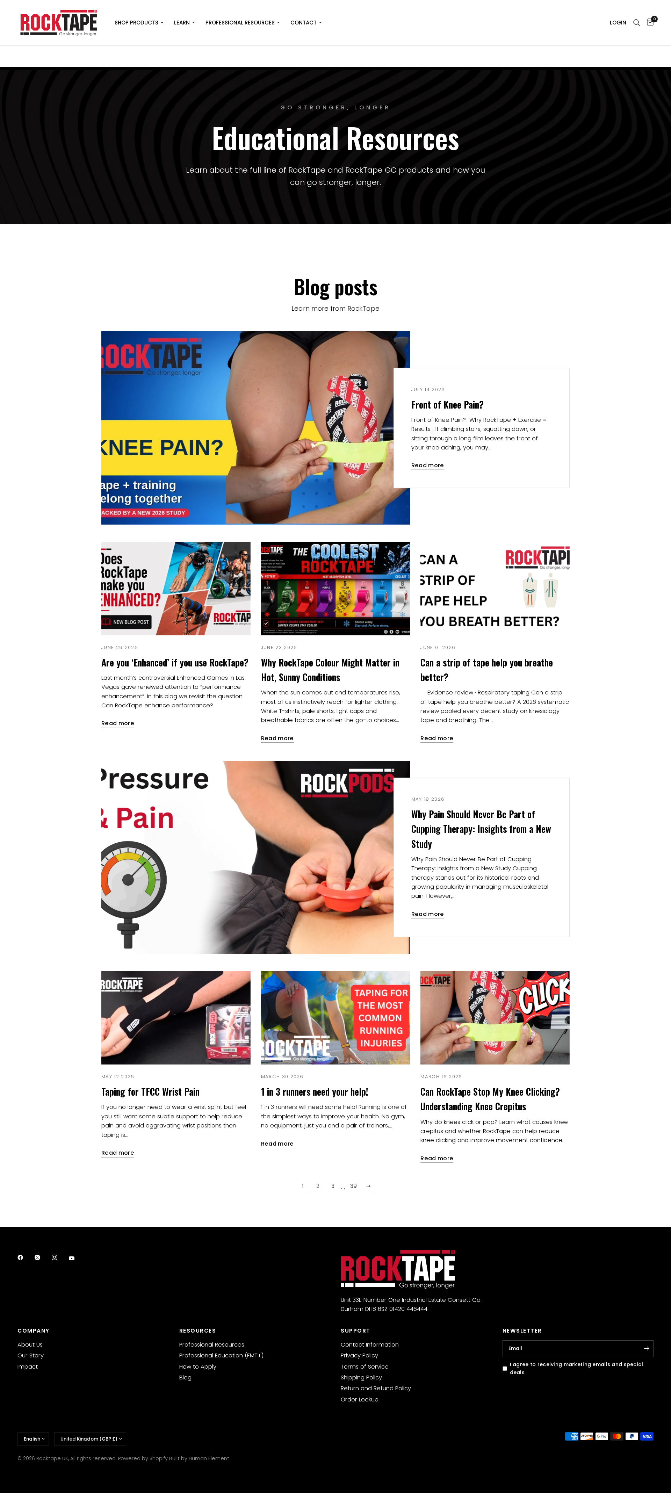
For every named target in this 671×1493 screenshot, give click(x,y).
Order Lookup (359, 1399)
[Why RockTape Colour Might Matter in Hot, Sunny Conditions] (335, 588)
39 (353, 1186)
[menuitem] (139, 22)
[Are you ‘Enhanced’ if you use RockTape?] (176, 588)
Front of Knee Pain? (447, 404)
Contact (303, 22)
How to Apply (197, 1367)
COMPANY (33, 1330)
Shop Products (136, 22)
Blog (185, 1377)
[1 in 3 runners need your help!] (335, 1018)
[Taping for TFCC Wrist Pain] (176, 1018)
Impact (27, 1367)
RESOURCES (197, 1330)
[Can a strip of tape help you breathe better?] (495, 588)
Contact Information (370, 1345)
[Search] (636, 22)
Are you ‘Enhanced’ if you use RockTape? (174, 662)
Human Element (209, 1458)
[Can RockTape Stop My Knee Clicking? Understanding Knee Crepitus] (495, 1018)
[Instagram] (59, 1257)
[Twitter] (42, 1257)
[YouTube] (76, 1258)
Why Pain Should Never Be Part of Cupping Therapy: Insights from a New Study (481, 828)
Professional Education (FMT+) (221, 1355)
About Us (30, 1345)
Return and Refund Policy (376, 1388)
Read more (427, 465)
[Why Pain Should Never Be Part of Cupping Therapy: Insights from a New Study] (255, 857)
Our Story (30, 1355)
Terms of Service (365, 1367)
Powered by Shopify (143, 1458)
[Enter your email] (647, 1348)
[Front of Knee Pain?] (255, 428)
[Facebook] (25, 1257)
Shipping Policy (361, 1377)
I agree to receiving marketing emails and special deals (576, 1368)
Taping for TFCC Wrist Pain (150, 1091)
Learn (182, 22)
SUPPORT (355, 1330)
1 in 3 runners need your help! (314, 1091)
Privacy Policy (359, 1355)
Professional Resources (240, 22)
